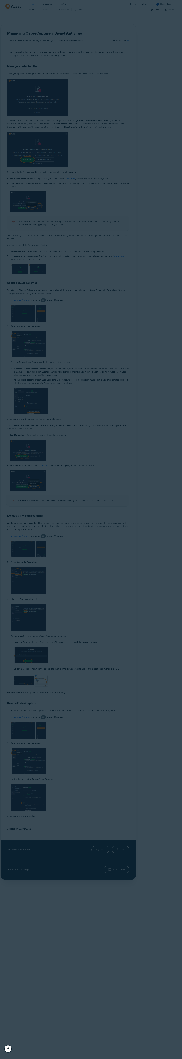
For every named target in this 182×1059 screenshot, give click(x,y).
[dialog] (91, 529)
